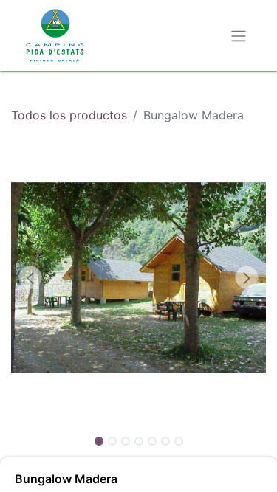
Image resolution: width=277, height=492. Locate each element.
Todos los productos (69, 115)
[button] (30, 277)
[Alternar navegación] (238, 35)
